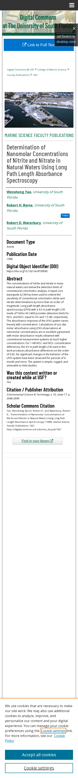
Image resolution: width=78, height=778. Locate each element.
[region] (39, 738)
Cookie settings (53, 730)
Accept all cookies (39, 754)
